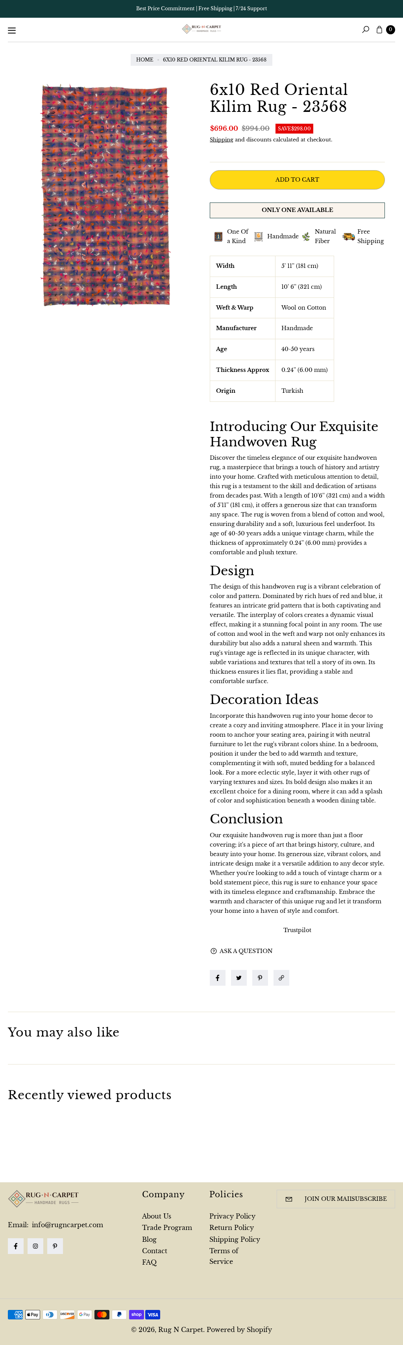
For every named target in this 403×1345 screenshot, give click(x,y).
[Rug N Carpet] (201, 29)
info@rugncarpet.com (66, 1225)
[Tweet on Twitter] (239, 978)
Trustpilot (297, 930)
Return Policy (231, 1228)
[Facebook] (16, 1246)
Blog (149, 1239)
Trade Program (167, 1228)
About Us (156, 1216)
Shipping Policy (234, 1239)
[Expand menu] (12, 30)
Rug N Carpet (180, 1330)
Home (144, 60)
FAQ (149, 1262)
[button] (283, 978)
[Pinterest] (55, 1246)
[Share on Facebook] (218, 978)
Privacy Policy (232, 1216)
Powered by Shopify (239, 1330)
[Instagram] (35, 1246)
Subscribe (369, 1198)
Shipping (221, 139)
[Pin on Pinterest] (260, 978)
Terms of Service (223, 1256)
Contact (154, 1251)
